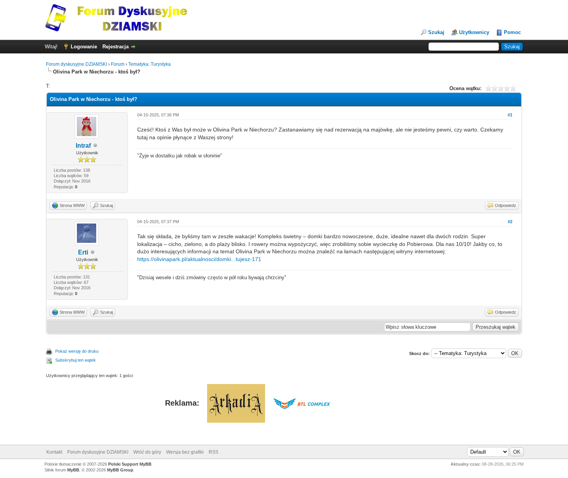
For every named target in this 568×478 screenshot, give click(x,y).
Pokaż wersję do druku (77, 351)
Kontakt (54, 452)
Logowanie (84, 47)
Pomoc (512, 32)
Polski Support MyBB (129, 464)
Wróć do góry (147, 452)
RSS (213, 452)
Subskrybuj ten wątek (75, 360)
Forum (117, 64)
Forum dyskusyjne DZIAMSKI (76, 64)
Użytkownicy (474, 32)
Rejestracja (115, 47)
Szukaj (436, 32)
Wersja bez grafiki (185, 452)
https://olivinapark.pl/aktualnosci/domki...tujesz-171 (199, 259)
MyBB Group (120, 470)
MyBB (73, 470)
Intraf (83, 145)
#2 (510, 221)
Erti (83, 252)
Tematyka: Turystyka (149, 64)
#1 (510, 115)
